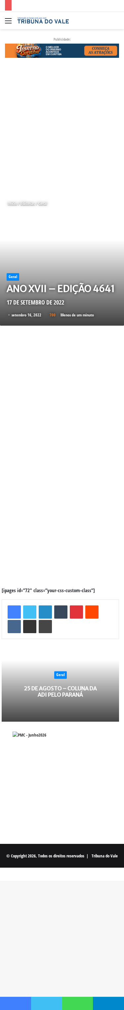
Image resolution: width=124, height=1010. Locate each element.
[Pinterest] (76, 612)
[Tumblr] (60, 612)
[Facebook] (14, 612)
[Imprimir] (45, 626)
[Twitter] (29, 612)
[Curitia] (62, 50)
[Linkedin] (45, 612)
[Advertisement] (62, 129)
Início (12, 203)
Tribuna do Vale (105, 856)
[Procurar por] (115, 23)
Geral (42, 203)
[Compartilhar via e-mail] (29, 626)
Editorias (28, 203)
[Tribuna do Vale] (43, 20)
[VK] (14, 626)
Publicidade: (62, 39)
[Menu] (8, 23)
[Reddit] (92, 612)
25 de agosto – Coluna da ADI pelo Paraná (60, 691)
